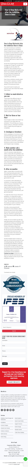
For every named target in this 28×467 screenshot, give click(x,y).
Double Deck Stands (5, 428)
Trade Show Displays (19, 432)
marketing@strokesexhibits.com (16, 456)
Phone (4, 351)
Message (4, 356)
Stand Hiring (3, 436)
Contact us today (8, 253)
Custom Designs (4, 425)
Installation (3, 422)
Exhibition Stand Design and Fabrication (7, 418)
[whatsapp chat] (25, 459)
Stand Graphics (18, 418)
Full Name (4, 340)
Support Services (18, 423)
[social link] (2, 410)
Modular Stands (18, 429)
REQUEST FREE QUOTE (14, 382)
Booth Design (18, 426)
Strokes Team (17, 464)
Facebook (9, 266)
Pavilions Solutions (5, 431)
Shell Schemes (4, 433)
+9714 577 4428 (15, 454)
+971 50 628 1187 (15, 452)
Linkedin (16, 266)
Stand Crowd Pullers (19, 421)
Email (3, 345)
